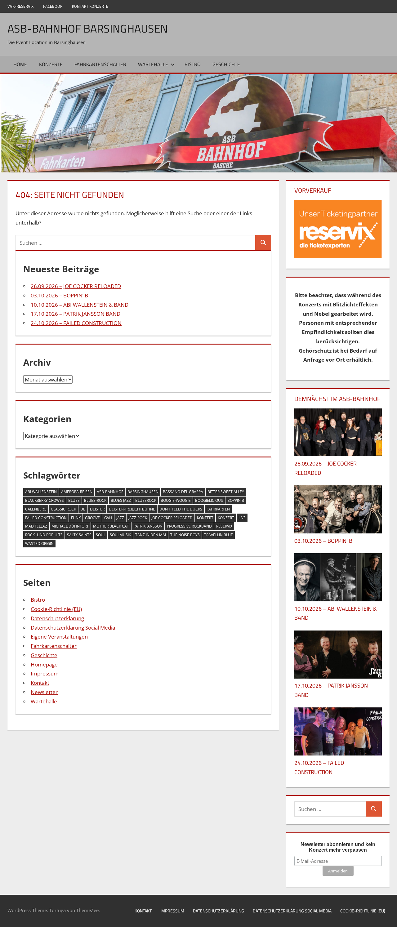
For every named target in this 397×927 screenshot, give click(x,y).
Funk (76, 517)
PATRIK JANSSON (148, 526)
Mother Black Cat (111, 526)
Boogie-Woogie (176, 500)
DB (83, 509)
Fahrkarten (218, 509)
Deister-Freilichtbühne (132, 509)
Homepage (44, 664)
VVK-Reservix (20, 6)
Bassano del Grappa (183, 491)
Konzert (226, 517)
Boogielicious (209, 500)
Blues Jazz (121, 500)
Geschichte (226, 64)
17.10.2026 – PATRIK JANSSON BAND (75, 313)
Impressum (45, 673)
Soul (100, 534)
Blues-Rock (95, 500)
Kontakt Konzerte (90, 6)
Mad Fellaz (36, 526)
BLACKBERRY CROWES (44, 500)
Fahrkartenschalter (100, 64)
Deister (97, 509)
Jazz (120, 517)
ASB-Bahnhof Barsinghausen (87, 28)
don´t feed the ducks (180, 509)
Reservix (224, 526)
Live (242, 517)
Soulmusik (120, 534)
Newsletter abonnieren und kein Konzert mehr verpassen (338, 847)
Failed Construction (46, 517)
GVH (108, 517)
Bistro (193, 64)
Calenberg (36, 509)
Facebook (52, 6)
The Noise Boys (185, 534)
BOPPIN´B (235, 500)
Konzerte (51, 64)
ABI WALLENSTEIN (41, 491)
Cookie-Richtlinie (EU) (56, 609)
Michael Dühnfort (70, 526)
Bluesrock (145, 500)
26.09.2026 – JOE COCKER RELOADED (76, 286)
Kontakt (40, 682)
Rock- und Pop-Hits (44, 534)
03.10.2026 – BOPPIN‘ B (59, 295)
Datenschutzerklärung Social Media (73, 627)
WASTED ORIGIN (39, 543)
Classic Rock (63, 509)
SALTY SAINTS (79, 534)
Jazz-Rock (137, 517)
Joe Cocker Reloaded (172, 517)
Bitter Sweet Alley (225, 491)
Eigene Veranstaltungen (59, 636)
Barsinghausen (142, 491)
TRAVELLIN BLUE (218, 534)
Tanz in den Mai (150, 534)
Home (20, 64)
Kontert (205, 517)
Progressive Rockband (189, 526)
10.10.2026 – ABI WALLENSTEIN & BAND (79, 304)
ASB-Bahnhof (110, 491)
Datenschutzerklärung (57, 618)
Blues (74, 500)
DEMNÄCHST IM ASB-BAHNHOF (337, 398)
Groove (92, 517)
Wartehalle (153, 64)
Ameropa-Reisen (76, 491)
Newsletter (44, 692)
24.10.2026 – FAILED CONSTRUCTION (76, 323)
